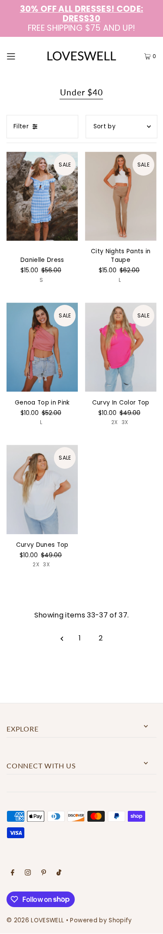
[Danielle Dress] (42, 196)
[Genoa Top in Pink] (42, 347)
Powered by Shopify (101, 920)
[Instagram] (28, 873)
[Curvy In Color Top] (120, 347)
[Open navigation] (20, 56)
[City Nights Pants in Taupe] (120, 196)
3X (125, 422)
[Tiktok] (59, 873)
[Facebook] (12, 873)
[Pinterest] (43, 873)
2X (114, 422)
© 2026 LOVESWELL (35, 920)
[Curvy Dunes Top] (42, 489)
